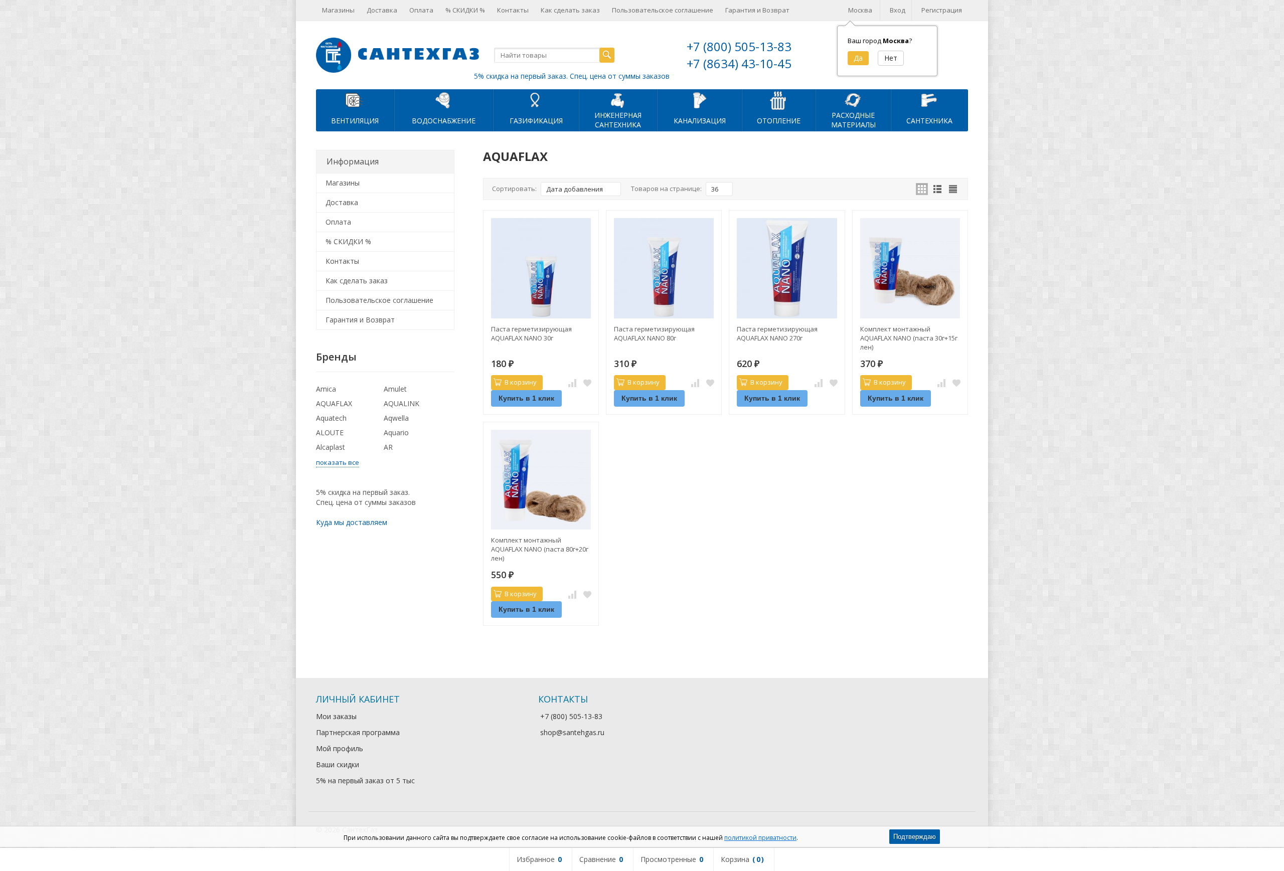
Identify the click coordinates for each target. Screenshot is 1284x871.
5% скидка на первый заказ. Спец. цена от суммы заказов (572, 76)
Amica (326, 389)
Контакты (513, 10)
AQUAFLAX (334, 403)
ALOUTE (330, 432)
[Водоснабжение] (443, 99)
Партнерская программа (358, 732)
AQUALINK (401, 403)
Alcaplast (330, 447)
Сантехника (929, 120)
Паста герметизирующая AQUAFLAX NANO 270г (777, 333)
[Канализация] (699, 99)
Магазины (338, 10)
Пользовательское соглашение (662, 10)
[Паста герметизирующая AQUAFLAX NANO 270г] (787, 268)
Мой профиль (339, 748)
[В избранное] (587, 382)
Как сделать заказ (570, 10)
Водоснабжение (443, 120)
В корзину (521, 382)
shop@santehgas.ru (572, 732)
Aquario (396, 432)
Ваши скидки (337, 764)
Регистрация (941, 10)
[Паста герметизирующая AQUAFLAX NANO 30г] (541, 268)
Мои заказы (336, 716)
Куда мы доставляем (351, 522)
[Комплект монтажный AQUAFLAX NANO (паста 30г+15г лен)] (910, 268)
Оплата (421, 10)
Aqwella (396, 418)
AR (388, 447)
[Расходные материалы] (853, 99)
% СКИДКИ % (465, 10)
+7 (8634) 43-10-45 (739, 63)
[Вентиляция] (355, 99)
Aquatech (331, 418)
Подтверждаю (914, 836)
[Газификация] (536, 99)
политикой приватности (760, 837)
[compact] (953, 189)
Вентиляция (355, 120)
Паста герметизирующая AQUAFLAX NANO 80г (654, 333)
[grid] (922, 189)
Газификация (536, 120)
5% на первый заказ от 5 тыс (365, 780)
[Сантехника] (929, 99)
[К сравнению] (572, 382)
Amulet (395, 389)
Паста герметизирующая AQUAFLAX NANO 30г (531, 333)
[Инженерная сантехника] (618, 99)
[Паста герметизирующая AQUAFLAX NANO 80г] (664, 268)
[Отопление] (779, 99)
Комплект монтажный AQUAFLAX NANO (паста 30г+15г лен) (908, 338)
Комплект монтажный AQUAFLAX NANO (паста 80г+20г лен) (539, 549)
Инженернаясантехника (617, 119)
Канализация (700, 120)
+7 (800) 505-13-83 (739, 46)
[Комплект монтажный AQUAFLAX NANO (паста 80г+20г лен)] (541, 480)
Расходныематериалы (853, 119)
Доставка (382, 10)
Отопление (778, 120)
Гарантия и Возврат (757, 10)
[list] (937, 189)
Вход (897, 10)
